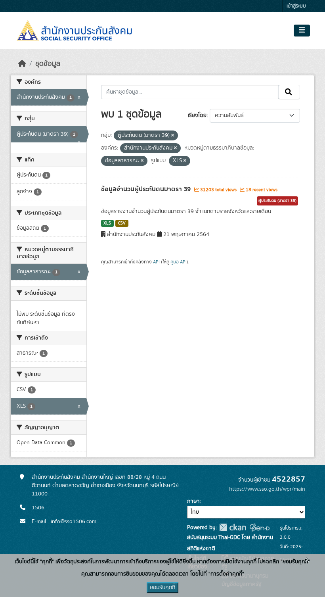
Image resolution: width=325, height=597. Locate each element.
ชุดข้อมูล (47, 64)
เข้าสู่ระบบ (296, 6)
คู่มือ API (178, 261)
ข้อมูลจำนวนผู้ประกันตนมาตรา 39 (146, 189)
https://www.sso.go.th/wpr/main (267, 489)
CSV (122, 223)
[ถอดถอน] (172, 135)
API (156, 261)
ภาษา (193, 501)
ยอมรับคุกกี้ (162, 587)
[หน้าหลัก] (22, 64)
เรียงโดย (197, 115)
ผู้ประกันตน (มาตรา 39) (277, 200)
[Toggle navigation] (302, 30)
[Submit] (289, 92)
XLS (107, 223)
